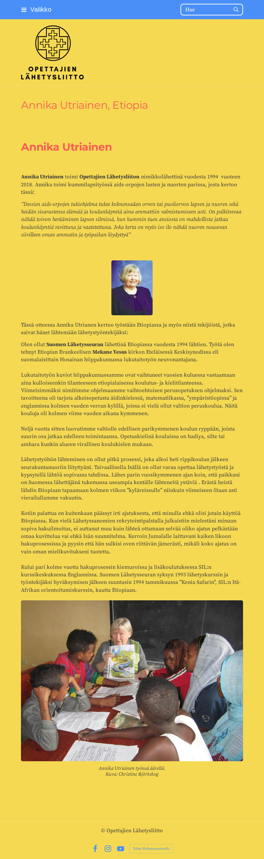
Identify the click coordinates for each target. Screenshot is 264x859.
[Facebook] (95, 848)
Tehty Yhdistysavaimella (151, 849)
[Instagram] (108, 848)
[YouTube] (120, 848)
